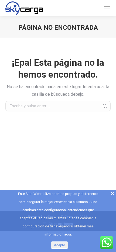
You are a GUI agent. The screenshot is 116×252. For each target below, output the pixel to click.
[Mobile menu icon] (107, 8)
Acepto (59, 245)
